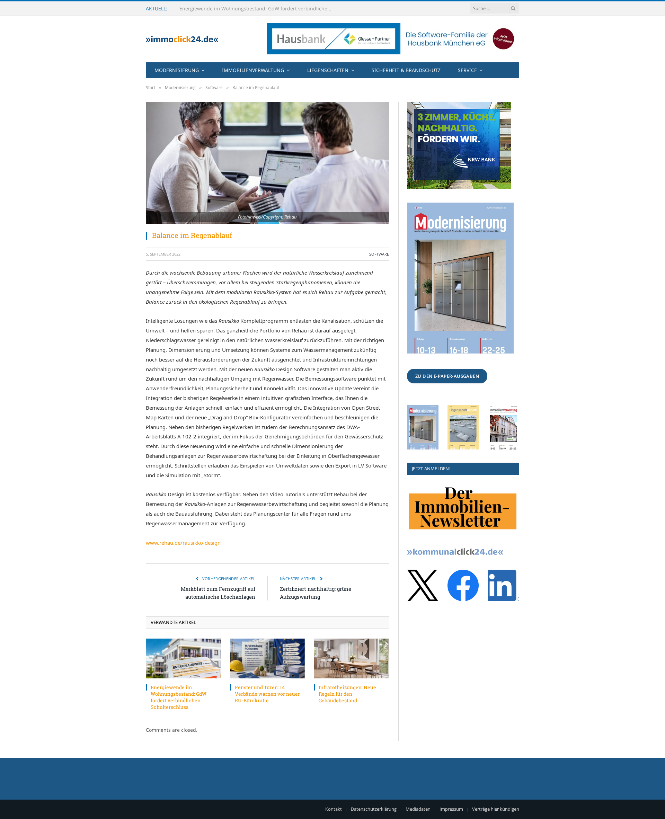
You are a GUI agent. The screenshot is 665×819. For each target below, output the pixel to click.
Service (467, 70)
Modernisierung (176, 70)
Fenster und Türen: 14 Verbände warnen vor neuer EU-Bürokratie (255, 9)
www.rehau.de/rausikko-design (183, 542)
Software (379, 254)
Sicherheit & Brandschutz (406, 70)
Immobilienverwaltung (253, 70)
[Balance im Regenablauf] (267, 163)
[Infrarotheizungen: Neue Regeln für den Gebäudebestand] (351, 658)
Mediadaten (418, 809)
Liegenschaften (327, 70)
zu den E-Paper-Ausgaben (447, 376)
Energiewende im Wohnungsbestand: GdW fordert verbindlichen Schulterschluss (178, 697)
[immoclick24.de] (182, 39)
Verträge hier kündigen (495, 809)
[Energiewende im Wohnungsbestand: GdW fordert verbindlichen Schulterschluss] (183, 658)
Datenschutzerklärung (374, 809)
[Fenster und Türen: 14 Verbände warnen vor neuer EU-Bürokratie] (267, 658)
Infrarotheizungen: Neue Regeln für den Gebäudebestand (347, 694)
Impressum (451, 809)
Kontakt (333, 809)
